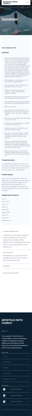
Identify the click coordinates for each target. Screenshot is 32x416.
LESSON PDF (6, 266)
